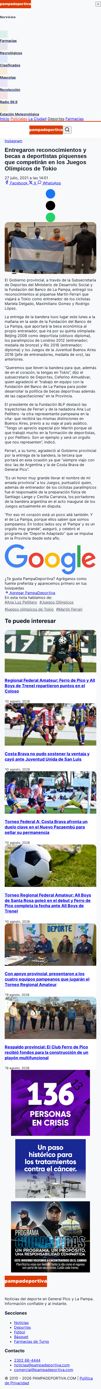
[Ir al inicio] (46, 130)
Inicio (4, 118)
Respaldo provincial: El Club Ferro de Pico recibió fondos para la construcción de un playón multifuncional (46, 1052)
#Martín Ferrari (69, 609)
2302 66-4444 (27, 1360)
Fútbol (19, 1332)
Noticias (21, 1322)
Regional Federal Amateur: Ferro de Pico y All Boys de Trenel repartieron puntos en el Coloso (50, 686)
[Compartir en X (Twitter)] (50, 205)
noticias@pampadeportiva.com (42, 1365)
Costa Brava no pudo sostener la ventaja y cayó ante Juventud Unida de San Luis (47, 756)
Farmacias (75, 118)
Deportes (56, 118)
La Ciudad (37, 118)
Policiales (19, 118)
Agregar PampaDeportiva (31, 592)
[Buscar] (67, 130)
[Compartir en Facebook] (50, 194)
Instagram (13, 140)
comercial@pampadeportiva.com (43, 1369)
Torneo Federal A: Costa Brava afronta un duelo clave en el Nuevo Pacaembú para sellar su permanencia (46, 827)
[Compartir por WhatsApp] (50, 217)
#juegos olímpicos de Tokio (29, 609)
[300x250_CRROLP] (50, 1196)
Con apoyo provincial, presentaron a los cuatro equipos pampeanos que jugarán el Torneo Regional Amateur (47, 979)
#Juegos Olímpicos (56, 602)
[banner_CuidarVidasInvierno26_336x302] (50, 1271)
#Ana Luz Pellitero (21, 602)
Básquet (21, 1336)
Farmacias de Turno (31, 1341)
